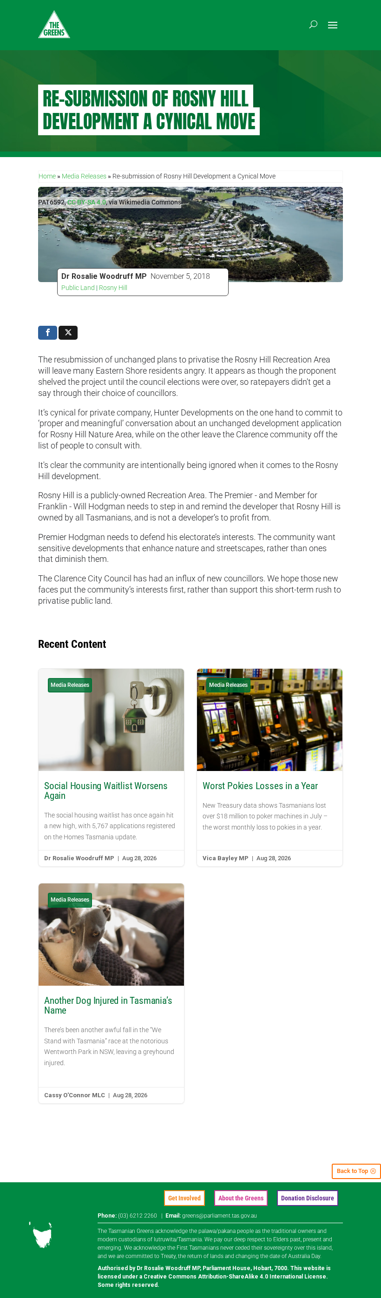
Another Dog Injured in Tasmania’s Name (111, 993)
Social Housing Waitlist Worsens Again (111, 767)
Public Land (78, 287)
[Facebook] (47, 333)
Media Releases (84, 176)
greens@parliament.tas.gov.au (219, 1215)
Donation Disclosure (307, 1198)
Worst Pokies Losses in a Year (269, 767)
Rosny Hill (113, 287)
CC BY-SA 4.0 (86, 202)
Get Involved (184, 1198)
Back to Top (352, 1170)
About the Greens (240, 1198)
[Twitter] (68, 333)
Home (47, 176)
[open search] (313, 24)
